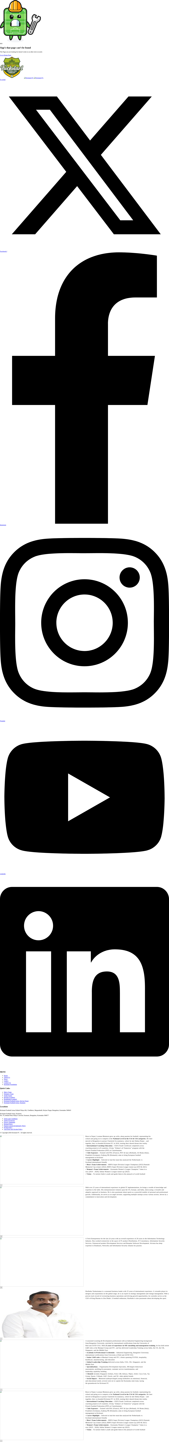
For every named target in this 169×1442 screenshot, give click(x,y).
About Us (7, 1077)
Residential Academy (10, 1099)
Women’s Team (8, 1094)
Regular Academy (9, 1097)
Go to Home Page (5, 55)
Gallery (6, 1081)
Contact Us (7, 1083)
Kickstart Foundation (10, 1084)
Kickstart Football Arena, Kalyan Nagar (16, 1101)
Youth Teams (8, 1096)
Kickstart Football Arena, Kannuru (14, 1103)
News (6, 1079)
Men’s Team (8, 1092)
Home (6, 1075)
